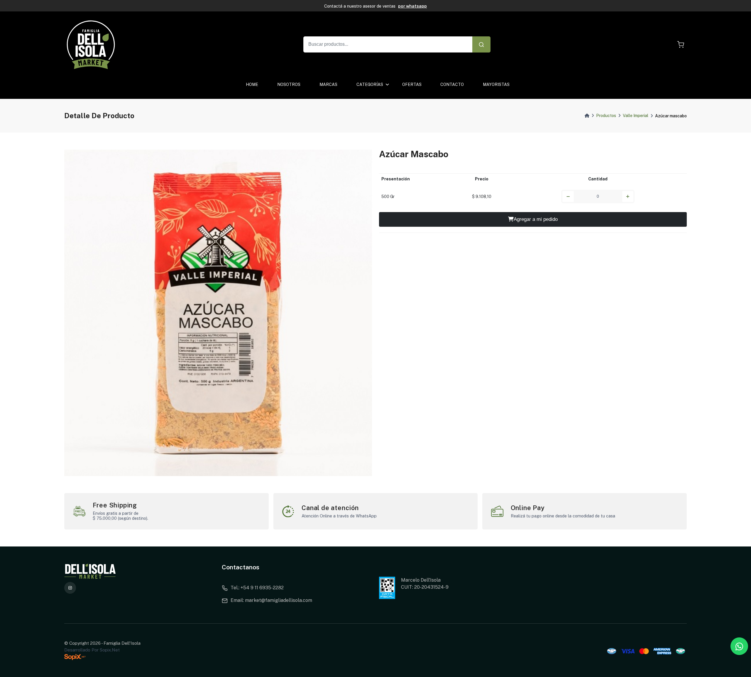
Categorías (369, 84)
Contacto (452, 84)
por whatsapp (412, 6)
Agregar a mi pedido (536, 219)
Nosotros (288, 84)
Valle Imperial (635, 115)
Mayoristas (496, 84)
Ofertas (411, 84)
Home (252, 84)
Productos (606, 115)
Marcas (328, 84)
